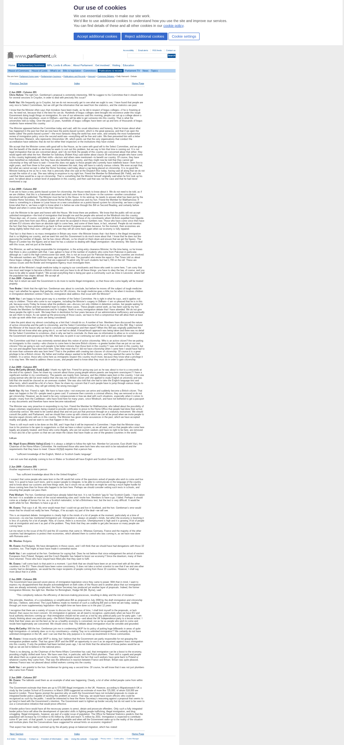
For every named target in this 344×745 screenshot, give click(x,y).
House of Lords (39, 70)
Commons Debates (105, 76)
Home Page (138, 83)
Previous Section (19, 83)
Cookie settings (184, 36)
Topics (154, 70)
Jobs (66, 739)
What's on (55, 70)
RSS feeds (157, 50)
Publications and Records (74, 76)
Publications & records (110, 70)
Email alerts (143, 50)
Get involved (102, 65)
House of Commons (18, 70)
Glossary (22, 739)
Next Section (16, 734)
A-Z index (11, 739)
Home (11, 65)
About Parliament (83, 65)
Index (77, 83)
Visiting (116, 65)
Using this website (79, 739)
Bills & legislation (72, 70)
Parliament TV (132, 70)
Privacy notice (106, 739)
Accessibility (128, 50)
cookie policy (173, 26)
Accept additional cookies (97, 36)
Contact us (171, 50)
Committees (90, 70)
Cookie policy (119, 739)
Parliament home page (29, 76)
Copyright (94, 739)
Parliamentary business (31, 65)
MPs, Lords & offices (58, 65)
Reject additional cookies (144, 36)
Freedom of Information (51, 739)
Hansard (91, 76)
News (145, 70)
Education (128, 65)
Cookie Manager (133, 739)
